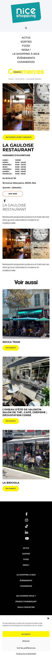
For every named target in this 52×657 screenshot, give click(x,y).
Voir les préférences (26, 648)
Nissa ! (26, 49)
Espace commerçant (26, 601)
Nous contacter (26, 607)
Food (26, 45)
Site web (12, 194)
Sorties (26, 41)
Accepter (26, 634)
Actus (26, 37)
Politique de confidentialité (26, 654)
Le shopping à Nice (26, 53)
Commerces (26, 61)
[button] (48, 618)
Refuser (26, 641)
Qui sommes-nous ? (26, 596)
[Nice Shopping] (26, 14)
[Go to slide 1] (26, 254)
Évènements (26, 57)
